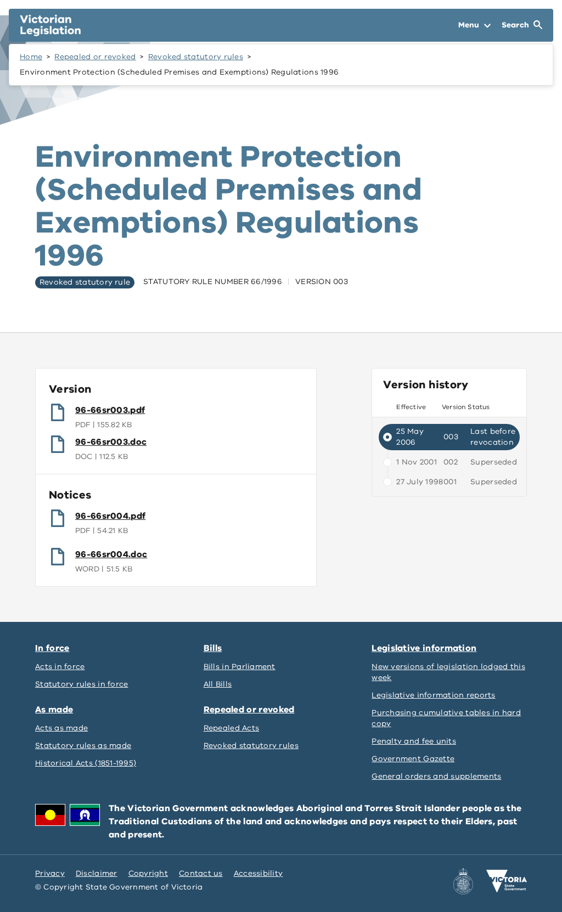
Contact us (201, 873)
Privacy (50, 873)
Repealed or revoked (95, 57)
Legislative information (424, 648)
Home (31, 57)
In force (52, 648)
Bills (213, 648)
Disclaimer (96, 873)
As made (54, 709)
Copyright (148, 873)
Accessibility (258, 873)
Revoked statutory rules (195, 57)
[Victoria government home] (506, 881)
